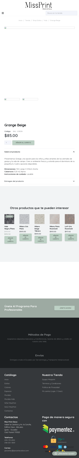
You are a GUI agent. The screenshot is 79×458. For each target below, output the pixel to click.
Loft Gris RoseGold (69, 227)
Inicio (20, 20)
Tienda (27, 20)
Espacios (8, 391)
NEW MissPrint (10, 403)
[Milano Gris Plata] (24, 219)
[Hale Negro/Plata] (9, 219)
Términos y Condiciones (51, 383)
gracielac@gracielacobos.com (16, 451)
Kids (45, 20)
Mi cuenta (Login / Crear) (52, 391)
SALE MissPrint (10, 407)
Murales (7, 395)
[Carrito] (40, 13)
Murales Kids (9, 399)
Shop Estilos (37, 20)
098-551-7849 (9, 443)
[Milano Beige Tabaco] (39, 219)
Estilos (7, 383)
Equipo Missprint (48, 379)
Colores (7, 387)
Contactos (8, 411)
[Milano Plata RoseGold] (55, 219)
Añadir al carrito (23, 143)
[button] (2, 13)
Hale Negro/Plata (9, 227)
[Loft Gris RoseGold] (70, 219)
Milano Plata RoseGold (54, 227)
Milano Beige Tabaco (38, 228)
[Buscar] (75, 13)
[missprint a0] (39, 5)
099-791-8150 (9, 440)
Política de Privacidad (50, 387)
